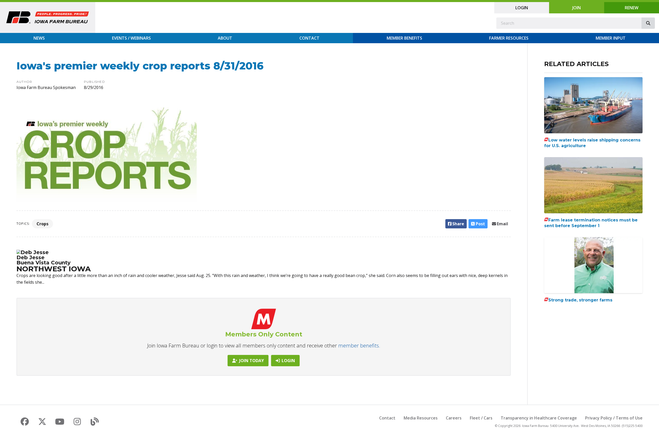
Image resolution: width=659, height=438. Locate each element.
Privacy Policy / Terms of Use (614, 418)
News (39, 38)
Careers (454, 418)
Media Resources (421, 418)
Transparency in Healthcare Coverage (539, 418)
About (225, 38)
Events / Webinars (131, 38)
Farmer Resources (508, 38)
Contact (309, 38)
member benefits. (359, 345)
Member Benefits (404, 38)
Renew (631, 8)
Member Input (611, 38)
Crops (42, 224)
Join (576, 8)
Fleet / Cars (481, 418)
